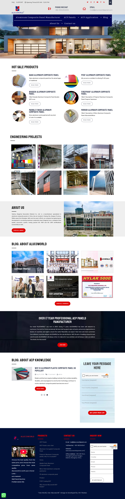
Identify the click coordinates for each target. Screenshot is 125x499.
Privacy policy (91, 256)
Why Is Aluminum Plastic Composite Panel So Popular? (55, 369)
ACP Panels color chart (47, 445)
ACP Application (89, 17)
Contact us (69, 23)
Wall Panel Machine (18, 479)
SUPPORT (19, 2)
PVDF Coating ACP (45, 481)
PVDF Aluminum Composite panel (96, 75)
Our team (53, 256)
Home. (42, 460)
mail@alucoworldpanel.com (78, 442)
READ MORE (35, 85)
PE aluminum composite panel (49, 474)
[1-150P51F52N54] (23, 156)
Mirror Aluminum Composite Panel (97, 110)
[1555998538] (75, 156)
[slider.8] (102, 182)
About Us (54, 23)
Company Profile (22, 256)
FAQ (13, 2)
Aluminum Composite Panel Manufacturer (38, 17)
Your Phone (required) (89, 403)
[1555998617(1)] (23, 182)
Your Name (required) (89, 380)
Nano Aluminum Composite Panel (44, 75)
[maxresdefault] (49, 182)
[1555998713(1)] (102, 156)
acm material (16, 476)
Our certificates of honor (96, 281)
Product (42, 478)
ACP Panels (70, 17)
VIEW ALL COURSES (63, 304)
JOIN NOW (62, 345)
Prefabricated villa (18, 482)
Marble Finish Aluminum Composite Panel (40, 111)
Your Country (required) (90, 388)
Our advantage (56, 281)
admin (60, 374)
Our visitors (20, 281)
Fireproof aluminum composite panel (95, 92)
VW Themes (82, 493)
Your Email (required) (89, 395)
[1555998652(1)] (49, 156)
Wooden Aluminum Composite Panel (42, 92)
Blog (105, 17)
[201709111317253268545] (75, 182)
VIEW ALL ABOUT (19, 230)
